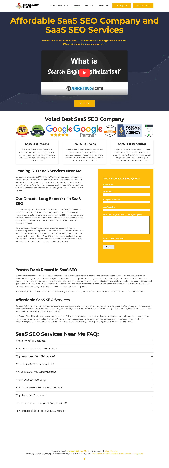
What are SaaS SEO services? (31, 340)
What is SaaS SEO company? (31, 379)
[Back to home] (27, 5)
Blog (107, 451)
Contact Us (103, 5)
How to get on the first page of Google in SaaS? (41, 403)
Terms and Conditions (101, 453)
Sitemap (114, 451)
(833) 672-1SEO (143, 5)
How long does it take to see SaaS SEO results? (41, 410)
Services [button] (76, 5)
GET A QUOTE (121, 5)
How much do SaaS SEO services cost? (36, 348)
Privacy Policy (137, 453)
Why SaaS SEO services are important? (36, 371)
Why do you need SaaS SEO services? (35, 356)
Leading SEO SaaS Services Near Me (48, 171)
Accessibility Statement (121, 453)
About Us (89, 5)
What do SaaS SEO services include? (35, 364)
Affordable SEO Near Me (77, 451)
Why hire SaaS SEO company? (32, 395)
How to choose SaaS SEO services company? (39, 387)
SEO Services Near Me (59, 5)
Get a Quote (84, 103)
